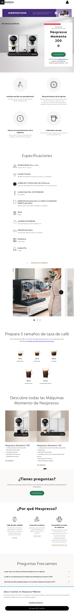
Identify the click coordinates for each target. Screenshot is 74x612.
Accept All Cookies (37, 608)
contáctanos (61, 59)
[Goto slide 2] (40, 320)
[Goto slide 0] (34, 320)
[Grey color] (58, 45)
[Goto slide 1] (37, 320)
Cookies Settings (36, 602)
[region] (37, 599)
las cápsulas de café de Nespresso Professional (40, 341)
